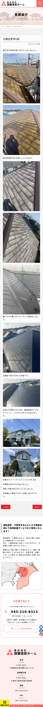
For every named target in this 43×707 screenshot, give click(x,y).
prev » (37, 507)
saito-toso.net (15, 706)
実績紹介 (8, 26)
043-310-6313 (24, 611)
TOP (2, 26)
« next (5, 507)
